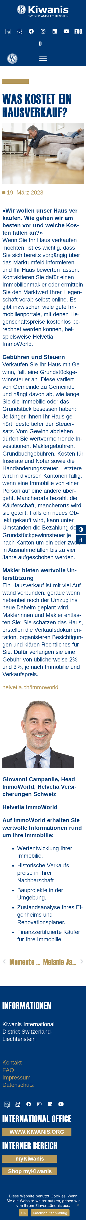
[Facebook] (31, 31)
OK (23, 1213)
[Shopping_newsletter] (19, 31)
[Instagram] (43, 31)
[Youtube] (66, 31)
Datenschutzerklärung (50, 1213)
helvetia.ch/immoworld (30, 687)
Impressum (16, 1077)
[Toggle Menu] (43, 58)
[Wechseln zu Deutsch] (40, 43)
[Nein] (77, 1204)
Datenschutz (18, 1085)
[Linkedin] (54, 31)
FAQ (8, 1070)
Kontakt (12, 1062)
